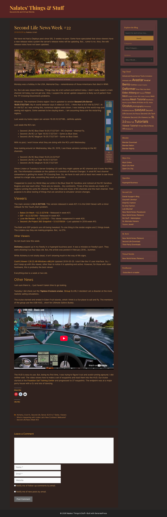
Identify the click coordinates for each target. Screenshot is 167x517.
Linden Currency (145, 96)
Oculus (127, 106)
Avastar (138, 80)
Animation (148, 76)
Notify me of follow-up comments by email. (36, 486)
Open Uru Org (127, 169)
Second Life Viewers (139, 117)
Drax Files (139, 89)
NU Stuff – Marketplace (131, 218)
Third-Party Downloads (131, 245)
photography (138, 106)
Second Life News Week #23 (28, 420)
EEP (138, 93)
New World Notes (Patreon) (133, 215)
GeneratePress (101, 513)
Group (67, 291)
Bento (126, 84)
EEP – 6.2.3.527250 (29, 216)
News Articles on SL (140, 102)
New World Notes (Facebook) (134, 212)
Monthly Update (127, 102)
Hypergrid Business (130, 183)
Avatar (147, 80)
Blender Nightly (128, 149)
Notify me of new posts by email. (31, 492)
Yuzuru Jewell (127, 224)
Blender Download (129, 142)
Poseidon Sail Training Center (40, 380)
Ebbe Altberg (129, 92)
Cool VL (27, 415)
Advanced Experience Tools (133, 76)
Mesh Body (126, 100)
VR (123, 129)
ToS (132, 122)
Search (139, 38)
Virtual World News (146, 126)
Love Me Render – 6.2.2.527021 (34, 218)
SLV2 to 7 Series (53, 415)
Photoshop (147, 106)
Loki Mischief (127, 209)
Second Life (35, 415)
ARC (130, 80)
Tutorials (141, 121)
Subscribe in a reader (131, 272)
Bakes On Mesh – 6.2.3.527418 (34, 213)
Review (131, 110)
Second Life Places (133, 114)
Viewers (63, 415)
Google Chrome (132, 96)
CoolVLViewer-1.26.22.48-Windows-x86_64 (34, 261)
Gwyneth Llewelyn (129, 200)
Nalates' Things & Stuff (37, 7)
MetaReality (149, 100)
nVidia (151, 102)
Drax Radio (147, 89)
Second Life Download (131, 241)
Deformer (129, 89)
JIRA (139, 96)
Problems (125, 110)
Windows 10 (129, 129)
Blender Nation (128, 145)
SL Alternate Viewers (130, 221)
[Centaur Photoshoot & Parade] (60, 63)
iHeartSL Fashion (129, 203)
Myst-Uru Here (128, 166)
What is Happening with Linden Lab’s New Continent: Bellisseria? (41, 417)
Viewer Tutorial (130, 125)
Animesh (125, 80)
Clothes (134, 85)
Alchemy (20, 415)
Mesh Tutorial (138, 99)
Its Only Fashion (128, 206)
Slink (129, 122)
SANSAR (140, 110)
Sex (149, 117)
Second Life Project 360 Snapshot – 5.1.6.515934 (42, 221)
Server (43, 415)
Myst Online (127, 162)
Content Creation (142, 85)
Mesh (153, 96)
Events (142, 93)
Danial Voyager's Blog (130, 197)
